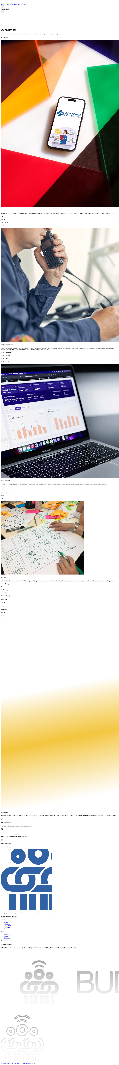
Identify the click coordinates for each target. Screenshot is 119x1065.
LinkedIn (6, 936)
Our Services (7, 4)
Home (2, 4)
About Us (20, 4)
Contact (25, 4)
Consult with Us (5, 9)
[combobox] (2, 6)
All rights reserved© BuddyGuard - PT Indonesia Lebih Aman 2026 (19, 1063)
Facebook (7, 938)
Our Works (14, 4)
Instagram (7, 934)
